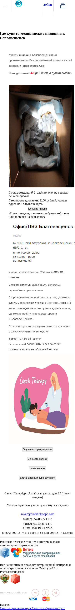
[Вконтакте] (35, 593)
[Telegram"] (55, 593)
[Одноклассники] (45, 593)
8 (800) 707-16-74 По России (20, 532)
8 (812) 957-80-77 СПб (37, 519)
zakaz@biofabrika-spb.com (37, 514)
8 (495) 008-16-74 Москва (56, 532)
